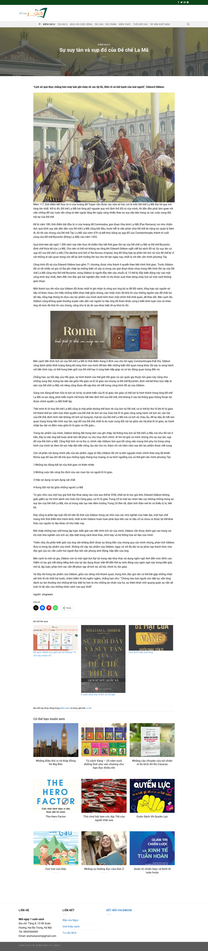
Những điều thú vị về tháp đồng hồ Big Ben (56, 762)
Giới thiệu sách (71, 926)
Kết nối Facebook (119, 910)
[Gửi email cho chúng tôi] (185, 2)
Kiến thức (125, 24)
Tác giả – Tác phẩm (106, 24)
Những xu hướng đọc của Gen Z (104, 868)
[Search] (188, 24)
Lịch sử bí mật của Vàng (141, 652)
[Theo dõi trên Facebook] (178, 2)
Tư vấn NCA (69, 932)
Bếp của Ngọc (70, 920)
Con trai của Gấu (55, 868)
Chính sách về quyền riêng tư (35, 945)
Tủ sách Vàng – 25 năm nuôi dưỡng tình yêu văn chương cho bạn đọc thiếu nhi (104, 764)
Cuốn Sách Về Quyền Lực (152, 816)
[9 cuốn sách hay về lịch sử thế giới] (103, 659)
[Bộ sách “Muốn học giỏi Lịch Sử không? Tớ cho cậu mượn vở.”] (55, 637)
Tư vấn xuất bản (160, 24)
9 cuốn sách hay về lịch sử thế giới (98, 694)
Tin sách (63, 24)
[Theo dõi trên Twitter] (181, 2)
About (57, 945)
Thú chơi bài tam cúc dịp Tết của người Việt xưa (104, 818)
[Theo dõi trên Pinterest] (188, 2)
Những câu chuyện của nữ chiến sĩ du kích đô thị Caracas (152, 762)
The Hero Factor (56, 816)
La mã (88, 708)
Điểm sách (49, 24)
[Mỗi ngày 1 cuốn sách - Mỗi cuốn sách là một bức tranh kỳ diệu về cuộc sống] (33, 13)
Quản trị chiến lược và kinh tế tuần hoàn (152, 870)
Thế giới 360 (140, 24)
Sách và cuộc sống (81, 24)
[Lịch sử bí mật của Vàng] (151, 637)
